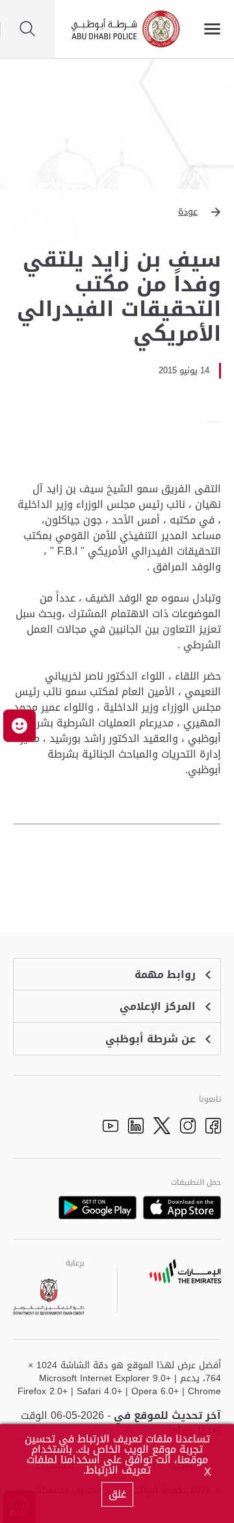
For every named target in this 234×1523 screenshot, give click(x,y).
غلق (117, 1494)
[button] (117, 212)
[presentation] (217, 422)
